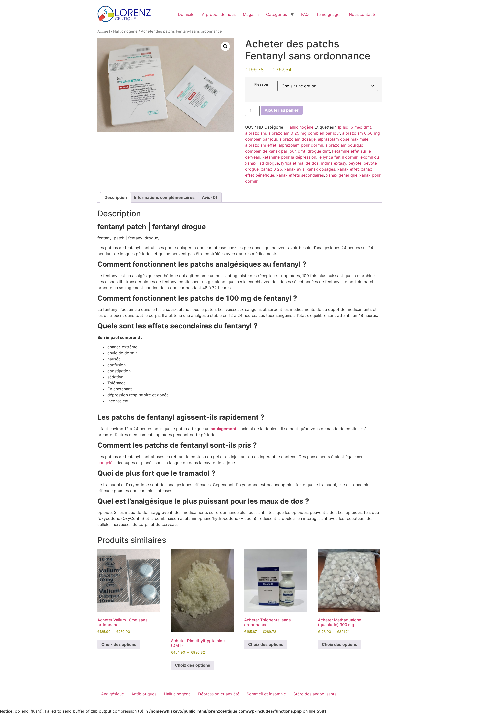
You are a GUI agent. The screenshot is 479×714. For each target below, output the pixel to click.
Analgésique (112, 693)
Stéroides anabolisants (314, 693)
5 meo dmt (361, 127)
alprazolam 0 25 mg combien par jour (304, 133)
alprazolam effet (260, 145)
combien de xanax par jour (270, 151)
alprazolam (255, 133)
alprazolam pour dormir (301, 145)
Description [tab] (115, 197)
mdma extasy (333, 163)
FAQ (305, 14)
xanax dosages (321, 169)
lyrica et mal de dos (300, 163)
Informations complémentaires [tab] (164, 197)
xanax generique (341, 175)
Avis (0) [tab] (209, 197)
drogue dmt (319, 151)
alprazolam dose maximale (343, 139)
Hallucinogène (125, 31)
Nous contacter (363, 14)
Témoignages (328, 14)
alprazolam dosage (297, 139)
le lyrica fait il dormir (337, 157)
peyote (354, 163)
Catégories (276, 14)
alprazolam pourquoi (344, 145)
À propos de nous (219, 14)
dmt (301, 151)
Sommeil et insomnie (266, 693)
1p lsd (342, 127)
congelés (105, 462)
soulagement (223, 428)
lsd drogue (269, 163)
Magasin (251, 14)
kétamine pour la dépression (289, 157)
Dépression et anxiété (218, 693)
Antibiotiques (143, 693)
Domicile (186, 14)
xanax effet (348, 169)
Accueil (103, 31)
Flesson (261, 84)
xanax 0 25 (271, 169)
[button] (225, 46)
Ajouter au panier (282, 110)
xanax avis (294, 169)
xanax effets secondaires (300, 175)
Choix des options (118, 644)
